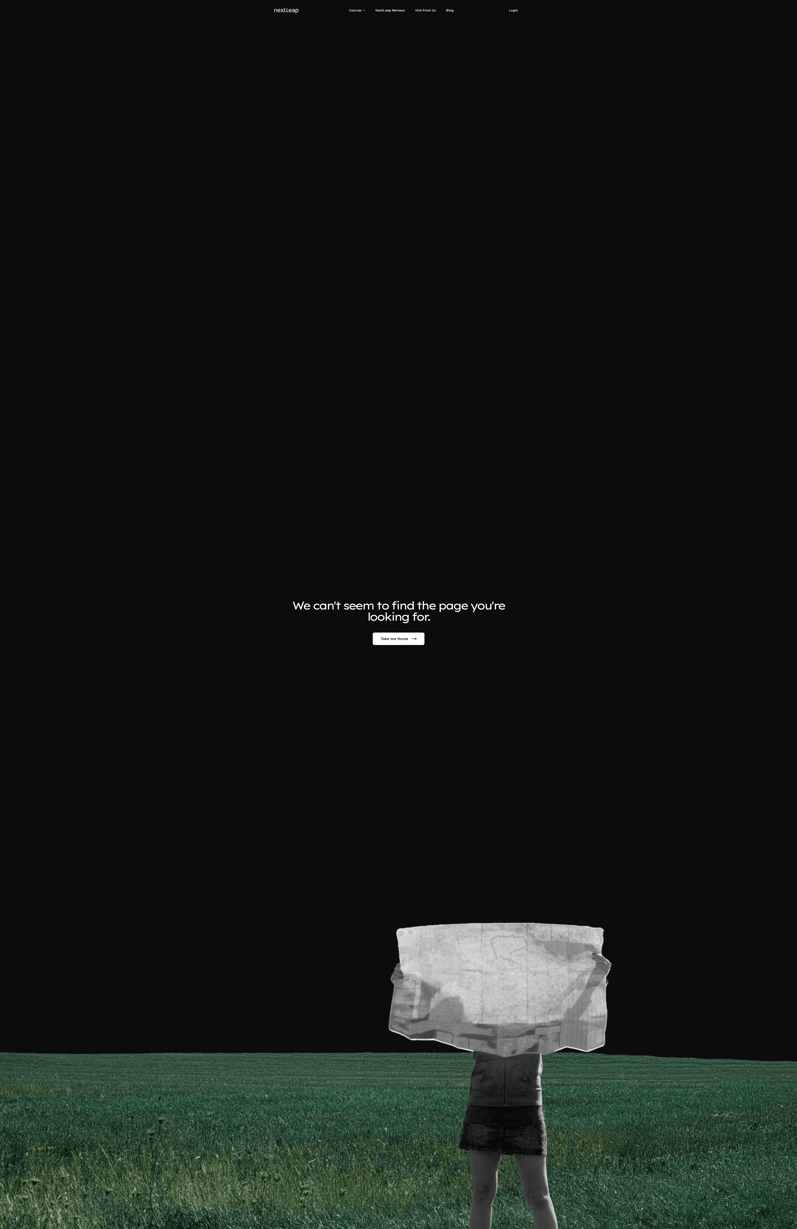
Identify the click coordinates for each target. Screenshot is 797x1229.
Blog (450, 10)
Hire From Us (425, 10)
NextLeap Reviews (390, 10)
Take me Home (394, 638)
